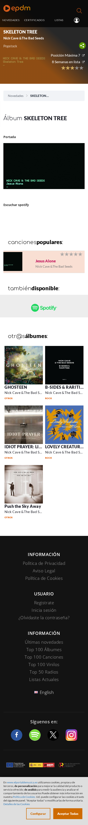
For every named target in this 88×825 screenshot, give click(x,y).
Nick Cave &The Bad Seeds (26, 393)
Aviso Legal (44, 571)
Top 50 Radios (44, 672)
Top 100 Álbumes (44, 649)
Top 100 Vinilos (44, 664)
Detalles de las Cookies (16, 804)
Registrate (44, 603)
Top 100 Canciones (44, 657)
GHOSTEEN (16, 387)
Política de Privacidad (44, 563)
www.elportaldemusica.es (22, 782)
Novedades (15, 96)
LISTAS (59, 20)
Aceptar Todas (67, 813)
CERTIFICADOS (34, 20)
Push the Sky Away (23, 506)
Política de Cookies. (24, 797)
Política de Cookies (44, 578)
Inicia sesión (78, 20)
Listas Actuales (44, 679)
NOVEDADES (10, 20)
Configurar (38, 813)
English (47, 692)
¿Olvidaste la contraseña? (44, 618)
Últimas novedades (44, 642)
